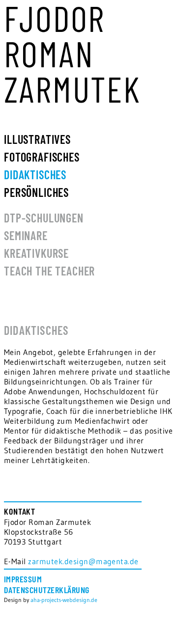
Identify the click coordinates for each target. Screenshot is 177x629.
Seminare (26, 235)
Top (166, 615)
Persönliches (36, 192)
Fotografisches (42, 157)
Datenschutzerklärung (46, 589)
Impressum (23, 579)
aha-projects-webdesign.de (63, 599)
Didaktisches (35, 174)
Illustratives (37, 139)
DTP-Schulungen (44, 218)
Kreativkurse (36, 253)
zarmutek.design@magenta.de (83, 561)
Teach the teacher (49, 271)
